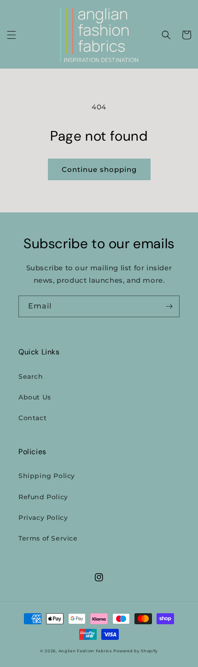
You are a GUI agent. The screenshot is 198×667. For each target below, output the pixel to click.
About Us (34, 397)
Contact (32, 418)
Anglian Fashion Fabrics (85, 651)
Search (30, 376)
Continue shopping (99, 169)
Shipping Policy (46, 476)
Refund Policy (43, 497)
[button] (11, 35)
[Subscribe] (169, 306)
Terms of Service (48, 538)
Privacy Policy (43, 517)
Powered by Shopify (135, 651)
